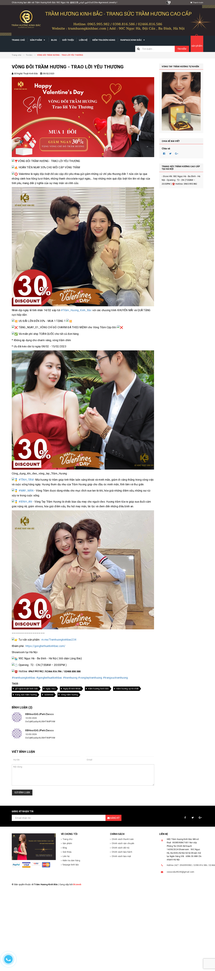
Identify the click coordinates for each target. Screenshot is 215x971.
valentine (48, 694)
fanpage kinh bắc (131, 40)
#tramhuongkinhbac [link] (23, 677)
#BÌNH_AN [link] (25, 501)
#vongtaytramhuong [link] (90, 677)
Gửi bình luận (22, 792)
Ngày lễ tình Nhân (72, 688)
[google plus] (200, 818)
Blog (54, 40)
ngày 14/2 (51, 688)
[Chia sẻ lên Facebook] (164, 153)
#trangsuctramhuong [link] (115, 677)
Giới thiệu (68, 40)
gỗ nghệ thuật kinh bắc (26, 688)
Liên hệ (83, 40)
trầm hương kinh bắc (98, 688)
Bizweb (77, 884)
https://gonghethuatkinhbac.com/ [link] (46, 646)
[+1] (176, 153)
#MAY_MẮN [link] (26, 490)
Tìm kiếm (181, 49)
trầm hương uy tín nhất (127, 688)
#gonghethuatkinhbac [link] (49, 677)
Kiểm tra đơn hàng (103, 40)
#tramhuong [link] (70, 677)
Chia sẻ (166, 148)
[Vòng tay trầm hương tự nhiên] (181, 101)
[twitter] (193, 818)
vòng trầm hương (69, 694)
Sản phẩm (36, 40)
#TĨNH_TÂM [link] (26, 479)
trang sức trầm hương (26, 694)
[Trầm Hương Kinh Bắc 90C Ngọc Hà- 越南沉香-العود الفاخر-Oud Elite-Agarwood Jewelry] (34, 847)
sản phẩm (196, 45)
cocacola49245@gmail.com (180, 872)
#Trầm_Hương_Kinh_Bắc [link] (76, 310)
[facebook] (185, 818)
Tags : (15, 683)
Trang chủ (18, 40)
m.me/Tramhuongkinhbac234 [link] (58, 639)
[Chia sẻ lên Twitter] (170, 153)
